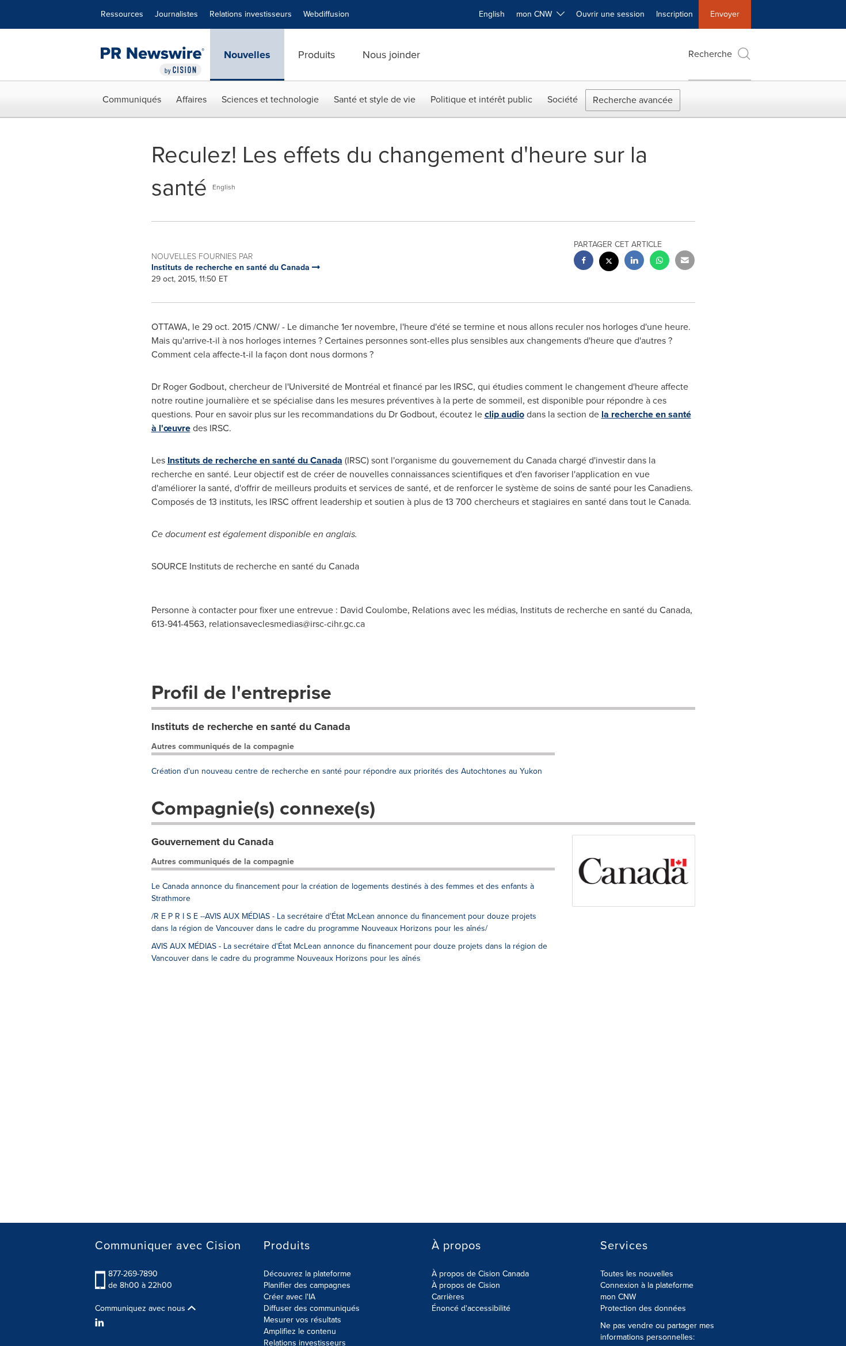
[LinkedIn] (101, 1323)
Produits (316, 54)
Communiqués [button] (131, 99)
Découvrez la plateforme (307, 1274)
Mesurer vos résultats (302, 1320)
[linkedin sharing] (634, 261)
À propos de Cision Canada (480, 1274)
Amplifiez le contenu (300, 1331)
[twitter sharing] (609, 263)
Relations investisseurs (250, 14)
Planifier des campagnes (307, 1285)
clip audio (504, 414)
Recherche (710, 53)
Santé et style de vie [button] (375, 99)
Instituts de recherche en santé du (254, 460)
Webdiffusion (326, 14)
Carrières (448, 1297)
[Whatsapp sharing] (659, 261)
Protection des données (643, 1308)
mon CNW (618, 1297)
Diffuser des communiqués (312, 1308)
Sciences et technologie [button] (270, 99)
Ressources (122, 14)
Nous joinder (391, 54)
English (492, 14)
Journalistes (176, 14)
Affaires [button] (191, 99)
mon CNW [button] (536, 14)
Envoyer (725, 14)
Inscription (674, 14)
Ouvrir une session (610, 14)
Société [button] (562, 99)
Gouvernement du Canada (212, 841)
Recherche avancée (633, 100)
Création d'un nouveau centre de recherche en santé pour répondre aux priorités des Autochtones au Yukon (346, 771)
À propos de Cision (466, 1285)
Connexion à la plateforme (646, 1285)
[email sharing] (685, 261)
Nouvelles (247, 54)
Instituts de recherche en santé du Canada (250, 726)
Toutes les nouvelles (636, 1274)
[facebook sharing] (583, 261)
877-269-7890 (133, 1274)
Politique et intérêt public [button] (481, 99)
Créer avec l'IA (289, 1297)
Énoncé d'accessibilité (471, 1308)
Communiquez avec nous (141, 1308)
